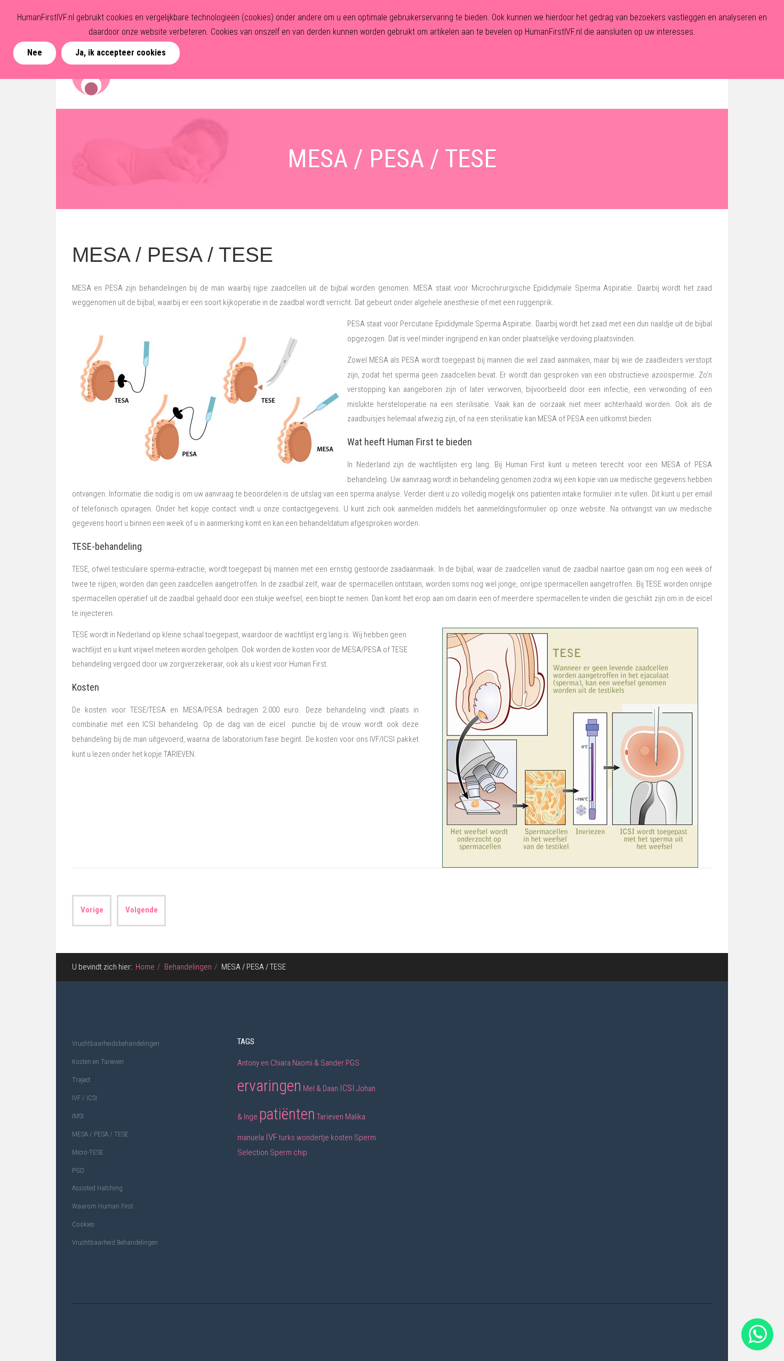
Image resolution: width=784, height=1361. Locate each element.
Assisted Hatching (97, 1188)
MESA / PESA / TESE (172, 254)
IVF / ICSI (84, 1098)
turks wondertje (304, 1137)
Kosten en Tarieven (98, 1062)
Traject (81, 1080)
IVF (271, 1137)
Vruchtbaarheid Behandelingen (115, 1242)
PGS (352, 1063)
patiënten (287, 1114)
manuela (250, 1137)
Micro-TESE (87, 1152)
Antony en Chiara (264, 1063)
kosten (342, 1137)
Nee (34, 52)
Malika (355, 1117)
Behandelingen (188, 967)
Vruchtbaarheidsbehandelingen (115, 1043)
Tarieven (330, 1117)
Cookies (83, 1224)
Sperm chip (288, 1152)
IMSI (78, 1116)
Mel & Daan (320, 1088)
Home (145, 967)
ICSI (347, 1088)
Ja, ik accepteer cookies (120, 52)
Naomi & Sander (318, 1063)
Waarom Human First (102, 1206)
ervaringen (269, 1085)
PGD (78, 1170)
